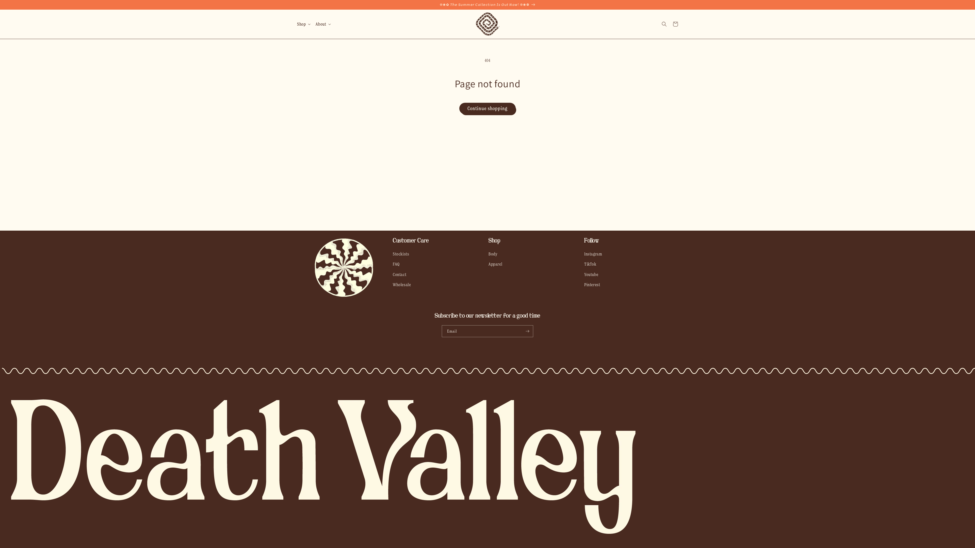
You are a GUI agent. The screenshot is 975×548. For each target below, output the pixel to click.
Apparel (495, 264)
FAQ (396, 264)
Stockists (401, 253)
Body (493, 253)
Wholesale (402, 284)
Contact (399, 274)
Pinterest (592, 284)
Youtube (591, 274)
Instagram (593, 253)
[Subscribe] (527, 331)
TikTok (590, 264)
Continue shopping (487, 108)
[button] (303, 24)
